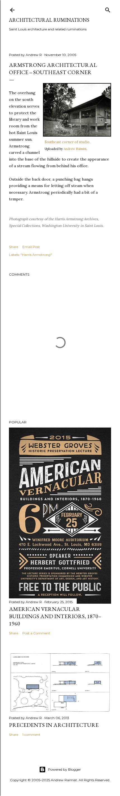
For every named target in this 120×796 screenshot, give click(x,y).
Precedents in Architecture (54, 725)
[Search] (107, 8)
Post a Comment (36, 633)
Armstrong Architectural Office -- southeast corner (53, 68)
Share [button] (13, 247)
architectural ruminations (49, 20)
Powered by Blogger (64, 769)
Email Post (31, 247)
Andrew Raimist (75, 149)
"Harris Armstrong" (36, 255)
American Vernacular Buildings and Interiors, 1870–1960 (55, 616)
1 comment (31, 734)
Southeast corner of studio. (67, 142)
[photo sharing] (77, 135)
